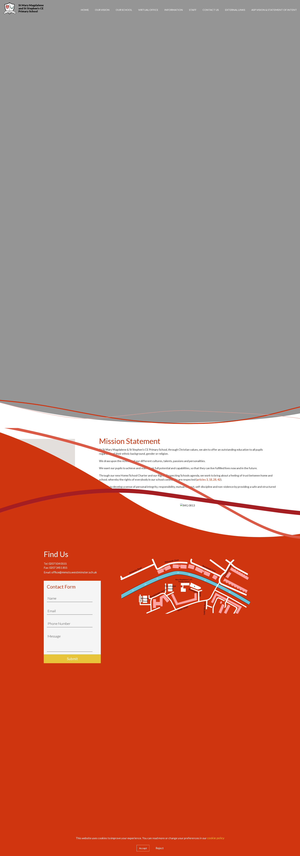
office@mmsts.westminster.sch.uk (74, 572)
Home (85, 9)
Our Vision (102, 9)
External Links (235, 9)
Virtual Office (148, 9)
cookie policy (215, 838)
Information (173, 9)
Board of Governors (275, 24)
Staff (192, 9)
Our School (124, 9)
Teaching (240, 24)
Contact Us (211, 9)
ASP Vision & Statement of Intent (274, 9)
